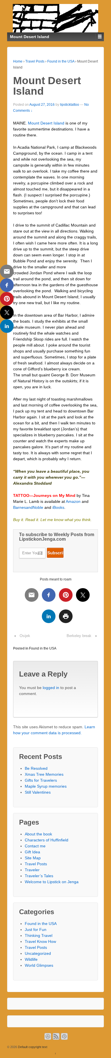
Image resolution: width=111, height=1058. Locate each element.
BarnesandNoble (28, 507)
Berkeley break (79, 636)
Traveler (32, 870)
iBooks (58, 507)
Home (17, 61)
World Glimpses (39, 965)
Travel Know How (40, 941)
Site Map (33, 858)
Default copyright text (32, 1047)
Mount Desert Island (46, 123)
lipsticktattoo (69, 105)
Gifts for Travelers (41, 780)
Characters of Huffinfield (46, 840)
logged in (51, 687)
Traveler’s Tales (39, 876)
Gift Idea (32, 852)
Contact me (35, 846)
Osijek (25, 636)
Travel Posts (34, 61)
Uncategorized (38, 953)
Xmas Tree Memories (44, 774)
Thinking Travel (38, 935)
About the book (38, 834)
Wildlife (31, 959)
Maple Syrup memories (46, 786)
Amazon (73, 501)
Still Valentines (38, 792)
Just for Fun (35, 929)
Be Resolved (36, 768)
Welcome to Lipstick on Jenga (52, 881)
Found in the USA (60, 61)
